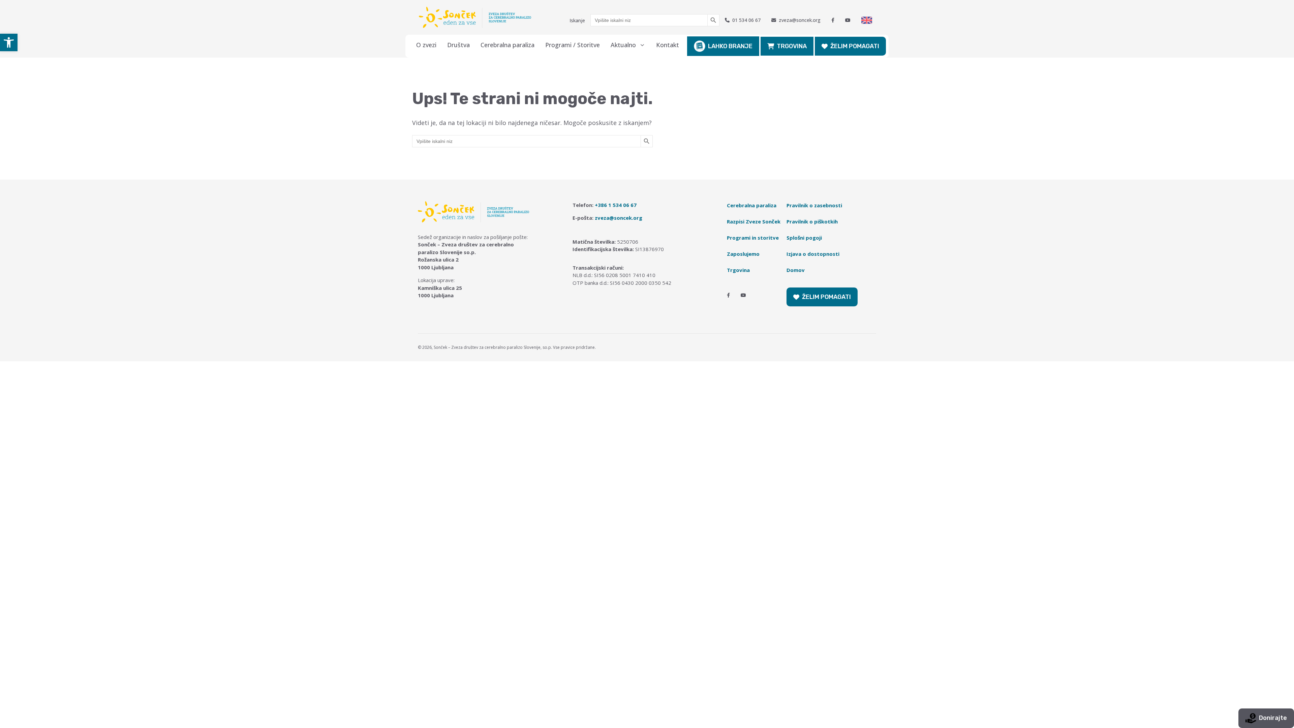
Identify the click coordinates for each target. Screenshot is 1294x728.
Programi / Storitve (572, 45)
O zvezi (426, 45)
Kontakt (667, 45)
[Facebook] (832, 20)
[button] (9, 42)
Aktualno (623, 45)
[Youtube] (848, 20)
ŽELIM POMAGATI (854, 46)
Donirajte (1273, 718)
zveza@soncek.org (800, 20)
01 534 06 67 (746, 20)
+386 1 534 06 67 (616, 205)
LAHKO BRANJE (730, 46)
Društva (458, 45)
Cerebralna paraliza (507, 45)
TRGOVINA (792, 46)
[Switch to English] (866, 20)
